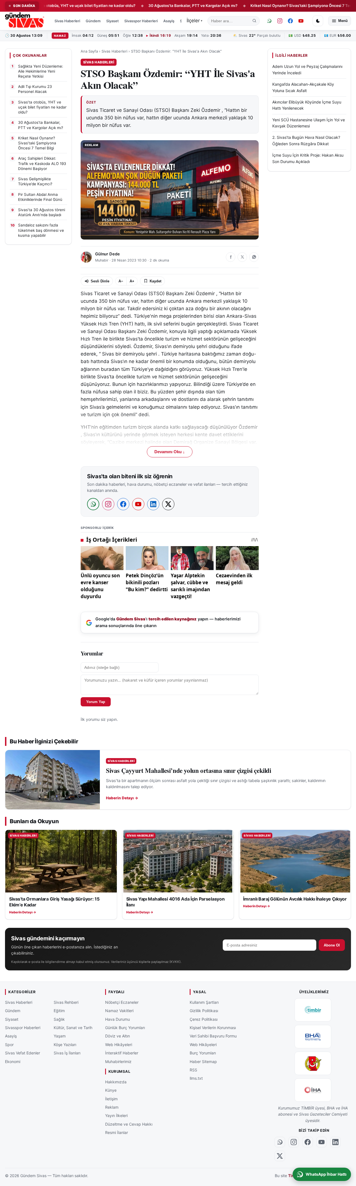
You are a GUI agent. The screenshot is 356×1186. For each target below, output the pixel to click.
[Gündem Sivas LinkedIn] (335, 1142)
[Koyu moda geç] (318, 21)
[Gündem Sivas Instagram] (279, 20)
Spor (9, 1044)
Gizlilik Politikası (204, 1010)
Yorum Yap (95, 702)
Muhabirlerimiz (118, 1061)
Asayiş (168, 21)
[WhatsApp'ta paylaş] (254, 257)
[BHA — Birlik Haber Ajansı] (313, 1036)
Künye (111, 1090)
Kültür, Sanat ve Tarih (73, 1027)
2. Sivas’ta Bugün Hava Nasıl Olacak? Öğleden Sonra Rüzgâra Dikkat (306, 140)
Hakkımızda (116, 1081)
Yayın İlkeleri (116, 1115)
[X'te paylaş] (242, 257)
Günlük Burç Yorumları (125, 1027)
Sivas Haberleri (67, 21)
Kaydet (155, 281)
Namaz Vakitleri (119, 1010)
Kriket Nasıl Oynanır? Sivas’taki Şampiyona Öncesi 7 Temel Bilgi (280, 5)
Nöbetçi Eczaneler (122, 1002)
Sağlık (59, 1019)
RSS (193, 1069)
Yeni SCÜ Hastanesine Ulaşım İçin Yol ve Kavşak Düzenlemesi (308, 122)
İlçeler (194, 20)
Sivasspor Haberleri (141, 21)
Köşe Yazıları (65, 1044)
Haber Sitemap (203, 1061)
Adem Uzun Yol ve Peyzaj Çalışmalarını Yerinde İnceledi (307, 69)
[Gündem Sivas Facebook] (290, 20)
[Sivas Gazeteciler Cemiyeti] (313, 1063)
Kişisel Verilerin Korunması (213, 1027)
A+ (132, 281)
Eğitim (59, 1010)
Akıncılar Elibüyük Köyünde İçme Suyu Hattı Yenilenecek (306, 105)
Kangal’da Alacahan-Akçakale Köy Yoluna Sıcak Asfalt (303, 87)
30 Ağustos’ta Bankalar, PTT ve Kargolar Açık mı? (165, 5)
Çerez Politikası (203, 1019)
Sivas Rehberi (66, 1002)
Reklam (111, 1107)
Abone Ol (332, 945)
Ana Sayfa (89, 51)
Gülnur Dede (107, 254)
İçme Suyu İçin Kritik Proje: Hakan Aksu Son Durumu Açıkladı (307, 158)
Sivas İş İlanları (67, 1053)
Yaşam (60, 1036)
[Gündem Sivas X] (280, 1156)
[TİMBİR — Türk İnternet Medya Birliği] (313, 1010)
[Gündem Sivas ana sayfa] (25, 20)
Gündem (93, 21)
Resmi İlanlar (116, 1132)
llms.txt (196, 1078)
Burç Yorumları (203, 1053)
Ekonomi (12, 1061)
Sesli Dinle (100, 281)
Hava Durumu (117, 1019)
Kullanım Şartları (204, 1002)
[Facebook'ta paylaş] (230, 257)
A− (120, 281)
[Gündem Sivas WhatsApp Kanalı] (269, 20)
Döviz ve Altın (117, 1036)
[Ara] (254, 20)
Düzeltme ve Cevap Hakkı (128, 1124)
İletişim (111, 1098)
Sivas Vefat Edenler (22, 1053)
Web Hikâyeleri (118, 1044)
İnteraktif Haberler (121, 1053)
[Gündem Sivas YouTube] (300, 20)
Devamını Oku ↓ (169, 452)
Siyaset (112, 21)
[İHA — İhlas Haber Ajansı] (313, 1090)
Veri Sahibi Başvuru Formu (213, 1036)
